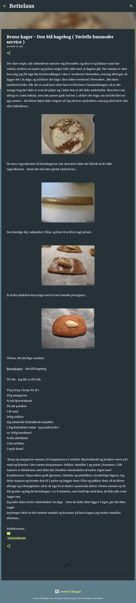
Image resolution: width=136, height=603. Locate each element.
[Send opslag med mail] (9, 535)
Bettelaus (21, 6)
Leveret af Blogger (70, 591)
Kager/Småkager (16, 538)
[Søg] (39, 6)
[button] (9, 53)
